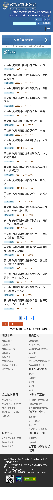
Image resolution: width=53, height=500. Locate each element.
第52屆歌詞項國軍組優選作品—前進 (24, 111)
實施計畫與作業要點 (10, 412)
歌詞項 (42, 46)
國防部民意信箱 (44, 12)
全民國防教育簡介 (9, 400)
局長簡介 (6, 345)
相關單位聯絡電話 (9, 365)
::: (50, 3)
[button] (38, 23)
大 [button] (43, 19)
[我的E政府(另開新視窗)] (19, 479)
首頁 (17, 46)
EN (27, 15)
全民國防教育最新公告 (11, 404)
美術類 (31, 374)
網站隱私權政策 (10, 459)
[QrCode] (10, 479)
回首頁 (15, 12)
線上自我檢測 (34, 421)
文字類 (31, 382)
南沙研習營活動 (8, 408)
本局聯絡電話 (8, 361)
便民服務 (32, 442)
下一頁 (30, 318)
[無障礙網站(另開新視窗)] (30, 479)
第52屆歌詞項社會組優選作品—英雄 (24, 65)
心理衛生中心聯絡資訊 (38, 429)
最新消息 (6, 353)
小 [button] (49, 19)
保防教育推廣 (8, 442)
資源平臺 (32, 425)
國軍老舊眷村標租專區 (38, 408)
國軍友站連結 (8, 369)
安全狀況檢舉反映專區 (11, 438)
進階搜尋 (46, 23)
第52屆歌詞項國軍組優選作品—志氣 (24, 130)
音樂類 (35, 46)
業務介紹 (6, 357)
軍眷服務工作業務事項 (38, 400)
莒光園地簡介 (34, 341)
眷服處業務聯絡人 (36, 404)
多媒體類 (32, 378)
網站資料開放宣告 (40, 459)
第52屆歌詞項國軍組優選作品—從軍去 (26, 121)
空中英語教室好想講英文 (39, 361)
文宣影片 (32, 357)
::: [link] (4, 46)
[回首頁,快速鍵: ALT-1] (19, 6)
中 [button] (46, 19)
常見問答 (32, 12)
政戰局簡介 (7, 341)
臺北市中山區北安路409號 (25, 465)
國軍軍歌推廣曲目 (36, 365)
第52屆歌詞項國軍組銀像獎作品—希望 (26, 88)
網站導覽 (23, 12)
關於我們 (32, 417)
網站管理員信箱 (11, 462)
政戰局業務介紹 (8, 349)
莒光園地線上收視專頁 (38, 349)
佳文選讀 (32, 353)
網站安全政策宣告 (25, 459)
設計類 (31, 390)
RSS (32, 15)
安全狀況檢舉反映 (17, 15)
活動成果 (6, 416)
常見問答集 (33, 438)
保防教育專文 (8, 446)
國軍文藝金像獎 (26, 46)
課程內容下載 (34, 345)
